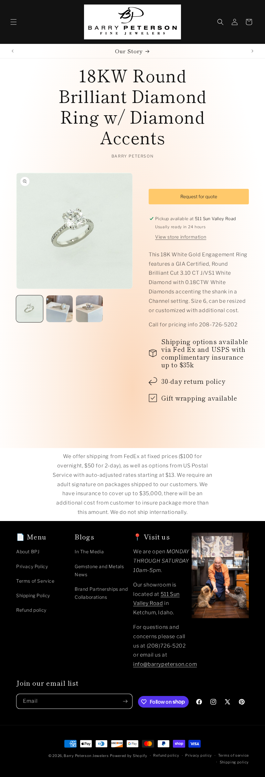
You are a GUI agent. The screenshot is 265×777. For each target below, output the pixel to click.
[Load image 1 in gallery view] (29, 308)
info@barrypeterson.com (165, 664)
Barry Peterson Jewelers (86, 755)
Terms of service (233, 755)
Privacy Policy (32, 566)
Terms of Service (35, 581)
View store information (180, 237)
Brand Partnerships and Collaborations (101, 593)
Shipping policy (234, 762)
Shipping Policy (33, 595)
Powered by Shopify (128, 755)
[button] (13, 22)
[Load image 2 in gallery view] (59, 308)
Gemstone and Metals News (99, 570)
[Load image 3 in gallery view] (89, 308)
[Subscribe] (125, 701)
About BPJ (27, 551)
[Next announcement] (252, 51)
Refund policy (31, 610)
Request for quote (198, 196)
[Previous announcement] (12, 51)
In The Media (89, 551)
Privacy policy (198, 755)
